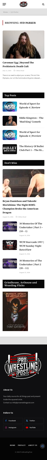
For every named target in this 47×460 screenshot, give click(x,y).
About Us (32, 445)
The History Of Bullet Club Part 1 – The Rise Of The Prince (31, 150)
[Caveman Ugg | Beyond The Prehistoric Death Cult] (23, 44)
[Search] (43, 4)
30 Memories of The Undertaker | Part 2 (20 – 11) (30, 264)
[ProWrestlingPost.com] (23, 4)
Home (5, 12)
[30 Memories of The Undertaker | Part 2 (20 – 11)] (10, 264)
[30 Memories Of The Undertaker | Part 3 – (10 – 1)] (10, 226)
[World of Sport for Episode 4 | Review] (10, 107)
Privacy (22, 445)
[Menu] (4, 4)
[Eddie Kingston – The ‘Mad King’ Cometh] (10, 121)
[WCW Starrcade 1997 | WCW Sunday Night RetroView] (10, 245)
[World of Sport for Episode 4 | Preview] (10, 135)
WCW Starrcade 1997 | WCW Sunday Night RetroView (31, 245)
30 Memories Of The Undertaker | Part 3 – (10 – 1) (31, 227)
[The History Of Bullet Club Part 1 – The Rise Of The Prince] (10, 149)
